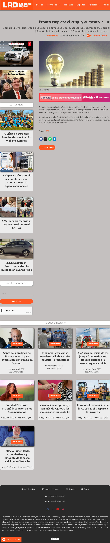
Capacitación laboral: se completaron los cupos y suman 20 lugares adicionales (18, 180)
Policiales (93, 5)
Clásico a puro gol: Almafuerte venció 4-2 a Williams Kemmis (16, 137)
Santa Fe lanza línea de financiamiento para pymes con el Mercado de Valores (17, 358)
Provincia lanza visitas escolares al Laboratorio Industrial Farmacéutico (55, 356)
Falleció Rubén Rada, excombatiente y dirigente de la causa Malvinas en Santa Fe (17, 456)
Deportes (81, 5)
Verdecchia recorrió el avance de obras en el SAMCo (17, 224)
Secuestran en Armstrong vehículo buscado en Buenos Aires (16, 266)
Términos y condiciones (51, 489)
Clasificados (70, 489)
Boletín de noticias (16, 283)
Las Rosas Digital (98, 35)
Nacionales (68, 5)
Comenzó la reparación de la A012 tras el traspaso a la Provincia (93, 408)
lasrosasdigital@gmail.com (55, 501)
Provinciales (52, 5)
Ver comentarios (47, 147)
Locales (39, 5)
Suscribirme (16, 301)
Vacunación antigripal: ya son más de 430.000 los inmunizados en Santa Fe (55, 408)
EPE (47, 131)
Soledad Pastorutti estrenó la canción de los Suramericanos (17, 408)
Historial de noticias (28, 489)
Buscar (86, 489)
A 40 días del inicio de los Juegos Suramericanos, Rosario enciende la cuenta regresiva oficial (93, 358)
